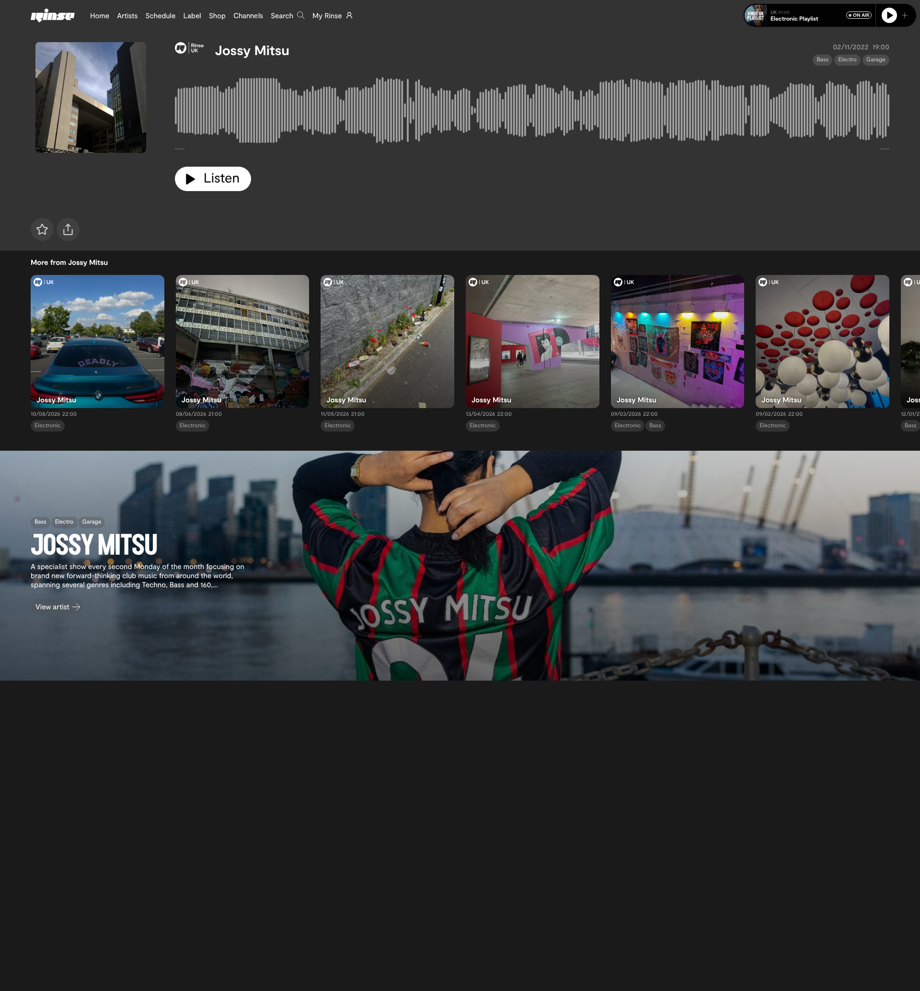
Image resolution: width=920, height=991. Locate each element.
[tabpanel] (532, 112)
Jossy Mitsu (252, 50)
